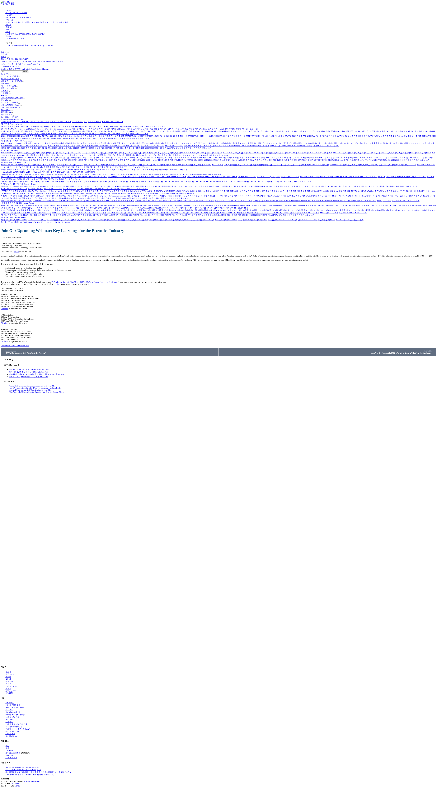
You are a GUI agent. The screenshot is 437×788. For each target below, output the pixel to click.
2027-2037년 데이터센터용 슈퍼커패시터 (91, 148)
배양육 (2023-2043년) (23, 172)
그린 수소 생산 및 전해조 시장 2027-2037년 (303, 165)
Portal (7, 34)
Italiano (50, 45)
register (57, 284)
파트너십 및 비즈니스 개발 (60, 122)
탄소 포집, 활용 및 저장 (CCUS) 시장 (90, 165)
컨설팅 (24, 13)
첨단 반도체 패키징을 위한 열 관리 (297, 201)
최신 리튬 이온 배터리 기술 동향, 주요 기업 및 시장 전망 (117, 143)
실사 (85, 122)
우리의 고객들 (23, 22)
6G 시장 (40, 129)
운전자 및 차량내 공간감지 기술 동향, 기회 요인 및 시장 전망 (272, 191)
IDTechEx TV (10, 691)
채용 (66, 22)
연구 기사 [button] (11, 59)
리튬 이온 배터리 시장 (38, 146)
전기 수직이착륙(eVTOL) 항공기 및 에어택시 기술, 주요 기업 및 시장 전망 (111, 153)
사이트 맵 (9, 751)
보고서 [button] (3, 52)
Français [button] (33, 69)
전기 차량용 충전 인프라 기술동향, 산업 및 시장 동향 (284, 153)
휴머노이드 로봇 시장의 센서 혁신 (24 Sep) (22, 767)
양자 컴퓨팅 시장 (69, 189)
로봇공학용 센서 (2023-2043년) (143, 193)
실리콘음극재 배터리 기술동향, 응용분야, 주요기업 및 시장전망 (313, 146)
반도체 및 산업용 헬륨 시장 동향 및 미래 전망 (67, 134)
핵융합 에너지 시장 (264, 165)
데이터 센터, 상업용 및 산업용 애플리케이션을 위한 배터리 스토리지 (300, 143)
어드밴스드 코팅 (67, 131)
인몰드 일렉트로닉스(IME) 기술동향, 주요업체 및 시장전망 (222, 186)
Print (2, 346)
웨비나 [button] (3, 59)
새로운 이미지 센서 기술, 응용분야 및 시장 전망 (150, 205)
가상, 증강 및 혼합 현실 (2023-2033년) (282, 220)
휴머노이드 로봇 (240, 191)
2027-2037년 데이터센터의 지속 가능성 (75, 170)
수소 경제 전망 (372, 165)
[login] (17, 786)
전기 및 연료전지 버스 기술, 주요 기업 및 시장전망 (371, 153)
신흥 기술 (9, 681)
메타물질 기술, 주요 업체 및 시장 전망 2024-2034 (28, 377)
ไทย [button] (22, 69)
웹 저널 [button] (18, 59)
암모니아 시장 (29, 165)
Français (38, 45)
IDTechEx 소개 (11, 22)
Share (27, 346)
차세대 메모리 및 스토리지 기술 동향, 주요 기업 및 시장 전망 (285, 196)
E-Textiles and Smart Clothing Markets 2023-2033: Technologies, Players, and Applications (85, 282)
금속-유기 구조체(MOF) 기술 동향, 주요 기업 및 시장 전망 (334, 136)
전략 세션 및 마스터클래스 (112, 122)
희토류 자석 (431, 136)
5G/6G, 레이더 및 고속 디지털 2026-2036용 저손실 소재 (115, 129)
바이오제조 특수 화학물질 (45, 165)
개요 (7, 746)
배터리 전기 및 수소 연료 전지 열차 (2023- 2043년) (243, 153)
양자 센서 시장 (83, 189)
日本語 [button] (9, 69)
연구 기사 (15, 17)
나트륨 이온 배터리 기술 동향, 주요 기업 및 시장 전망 (22, 148)
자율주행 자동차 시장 (187, 153)
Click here (4, 309)
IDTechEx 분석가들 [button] (32, 61)
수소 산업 (5, 93)
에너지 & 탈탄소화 (8, 86)
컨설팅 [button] (3, 57)
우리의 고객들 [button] (18, 61)
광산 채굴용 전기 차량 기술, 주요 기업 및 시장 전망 (142, 155)
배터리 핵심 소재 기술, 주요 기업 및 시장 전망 (294, 131)
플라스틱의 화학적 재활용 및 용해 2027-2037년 (185, 131)
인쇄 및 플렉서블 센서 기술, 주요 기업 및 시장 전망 (294, 186)
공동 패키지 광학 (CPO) (83, 181)
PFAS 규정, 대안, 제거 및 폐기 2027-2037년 (50, 172)
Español (44, 45)
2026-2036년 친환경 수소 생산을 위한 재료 (205, 136)
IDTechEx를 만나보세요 (54, 22)
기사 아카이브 (11, 686)
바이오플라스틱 (115, 131)
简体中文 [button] (16, 69)
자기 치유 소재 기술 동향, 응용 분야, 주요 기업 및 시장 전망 (25, 138)
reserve (16, 252)
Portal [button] (3, 64)
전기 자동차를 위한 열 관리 (309, 160)
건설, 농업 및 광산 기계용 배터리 (205, 143)
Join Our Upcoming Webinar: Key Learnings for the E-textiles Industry (45, 222)
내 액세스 (14, 34)
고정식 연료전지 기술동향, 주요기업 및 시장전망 (40, 170)
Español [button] (40, 69)
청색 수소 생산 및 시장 (66, 165)
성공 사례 (19, 119)
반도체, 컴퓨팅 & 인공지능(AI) (17, 729)
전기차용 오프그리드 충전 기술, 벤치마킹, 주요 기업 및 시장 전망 (284, 158)
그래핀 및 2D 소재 (423, 131)
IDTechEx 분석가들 (37, 22)
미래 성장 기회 (13, 122)
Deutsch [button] (27, 69)
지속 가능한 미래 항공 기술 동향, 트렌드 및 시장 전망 (276, 160)
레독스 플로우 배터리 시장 (233, 146)
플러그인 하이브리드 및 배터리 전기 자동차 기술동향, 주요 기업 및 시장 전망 (385, 158)
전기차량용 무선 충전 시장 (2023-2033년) (385, 160)
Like (16, 346)
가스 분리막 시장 (279, 165)
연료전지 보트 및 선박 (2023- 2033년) (16, 158)
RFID (205, 129)
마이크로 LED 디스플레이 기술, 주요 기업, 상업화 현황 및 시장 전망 (229, 181)
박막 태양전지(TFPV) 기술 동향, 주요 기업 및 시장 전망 (234, 165)
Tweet (12, 346)
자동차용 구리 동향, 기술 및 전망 (262, 131)
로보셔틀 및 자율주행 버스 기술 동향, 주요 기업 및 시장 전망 (47, 160)
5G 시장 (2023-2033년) (27, 129)
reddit (23, 346)
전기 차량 (5, 83)
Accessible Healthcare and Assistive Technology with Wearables (32, 386)
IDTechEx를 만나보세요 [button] (50, 61)
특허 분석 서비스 (94, 122)
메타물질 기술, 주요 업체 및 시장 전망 (152, 129)
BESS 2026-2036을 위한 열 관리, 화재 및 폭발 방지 (163, 148)
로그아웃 (41, 34)
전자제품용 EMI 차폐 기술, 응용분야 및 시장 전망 (396, 131)
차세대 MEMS (121, 198)
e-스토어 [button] (29, 64)
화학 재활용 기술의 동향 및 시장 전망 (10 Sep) (23, 770)
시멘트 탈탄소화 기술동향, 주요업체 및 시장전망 (191, 165)
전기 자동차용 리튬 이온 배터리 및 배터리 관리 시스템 (186, 158)
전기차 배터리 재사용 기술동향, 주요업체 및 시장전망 (266, 146)
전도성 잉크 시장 (241, 131)
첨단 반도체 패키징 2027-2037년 (22, 181)
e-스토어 (33, 34)
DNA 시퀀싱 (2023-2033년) (117, 174)
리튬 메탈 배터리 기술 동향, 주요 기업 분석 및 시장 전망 (117, 146)
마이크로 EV (253, 158)
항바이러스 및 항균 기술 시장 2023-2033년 (26, 174)
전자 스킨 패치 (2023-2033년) (139, 174)
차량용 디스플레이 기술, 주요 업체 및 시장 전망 (54, 181)
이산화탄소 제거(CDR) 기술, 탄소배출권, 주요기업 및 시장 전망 (130, 165)
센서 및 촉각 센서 (12, 731)
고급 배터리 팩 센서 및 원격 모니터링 (79, 143)
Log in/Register (11, 38)
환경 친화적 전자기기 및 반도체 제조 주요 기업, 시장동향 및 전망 (365, 186)
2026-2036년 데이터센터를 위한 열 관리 (327, 201)
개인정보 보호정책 (12, 753)
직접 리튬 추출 (331, 131)
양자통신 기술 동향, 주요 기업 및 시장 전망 (185, 129)
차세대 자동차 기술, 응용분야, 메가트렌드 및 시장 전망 (99, 158)
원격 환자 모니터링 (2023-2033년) (179, 174)
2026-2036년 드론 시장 (342, 153)
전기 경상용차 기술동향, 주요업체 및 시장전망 (44, 155)
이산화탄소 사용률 (163, 165)
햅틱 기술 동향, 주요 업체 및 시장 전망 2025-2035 (28, 372)
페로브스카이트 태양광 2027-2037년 (135, 167)
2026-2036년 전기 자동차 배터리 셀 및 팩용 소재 (168, 136)
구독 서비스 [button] (5, 54)
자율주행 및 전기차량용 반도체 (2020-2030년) (134, 160)
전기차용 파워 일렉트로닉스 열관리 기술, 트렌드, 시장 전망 (344, 160)
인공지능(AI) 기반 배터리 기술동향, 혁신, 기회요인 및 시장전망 (165, 143)
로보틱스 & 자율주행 (9, 103)
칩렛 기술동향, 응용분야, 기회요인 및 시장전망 (222, 196)
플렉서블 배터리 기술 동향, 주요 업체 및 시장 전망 (398, 143)
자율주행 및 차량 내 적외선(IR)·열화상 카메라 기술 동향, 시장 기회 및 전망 (327, 191)
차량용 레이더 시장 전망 (28, 191)
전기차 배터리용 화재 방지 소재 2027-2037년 (212, 155)
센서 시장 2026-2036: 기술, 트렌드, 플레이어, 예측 (29, 369)
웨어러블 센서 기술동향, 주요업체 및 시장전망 (201, 208)
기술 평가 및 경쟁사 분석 (39, 122)
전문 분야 (11, 119)
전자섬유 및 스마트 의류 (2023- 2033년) (198, 220)
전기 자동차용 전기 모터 (73, 155)
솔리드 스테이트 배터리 (54, 148)
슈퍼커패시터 (69, 148)
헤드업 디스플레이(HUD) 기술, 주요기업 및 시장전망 (143, 158)
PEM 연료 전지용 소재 (255, 136)
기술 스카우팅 (77, 122)
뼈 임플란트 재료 (142, 136)
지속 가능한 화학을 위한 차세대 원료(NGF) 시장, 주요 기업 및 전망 (63, 167)
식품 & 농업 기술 (8, 88)
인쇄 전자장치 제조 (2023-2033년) (259, 186)
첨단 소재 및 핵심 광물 (10, 79)
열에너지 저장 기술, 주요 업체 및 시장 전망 (125, 148)
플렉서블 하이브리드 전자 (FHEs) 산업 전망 (180, 186)
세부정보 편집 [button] (19, 64)
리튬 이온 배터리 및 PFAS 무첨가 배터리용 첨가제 (40, 131)
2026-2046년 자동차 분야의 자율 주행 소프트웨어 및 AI (61, 191)
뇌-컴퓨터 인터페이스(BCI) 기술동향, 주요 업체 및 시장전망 (64, 205)
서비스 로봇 (161, 193)
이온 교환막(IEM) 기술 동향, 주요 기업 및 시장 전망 (127, 134)
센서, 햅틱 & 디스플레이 (10, 107)
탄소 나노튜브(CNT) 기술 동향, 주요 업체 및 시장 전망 (144, 131)
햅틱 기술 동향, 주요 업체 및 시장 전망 (216, 205)
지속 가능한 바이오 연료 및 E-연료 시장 (108, 170)
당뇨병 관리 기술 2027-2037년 (55, 174)
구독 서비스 (16, 13)
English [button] (3, 69)
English (8, 45)
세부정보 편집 (24, 34)
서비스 (4, 122)
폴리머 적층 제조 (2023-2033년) (126, 126)
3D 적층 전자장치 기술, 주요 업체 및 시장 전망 (56, 126)
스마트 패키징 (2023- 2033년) (219, 129)
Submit (25, 71)
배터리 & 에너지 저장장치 (11, 81)
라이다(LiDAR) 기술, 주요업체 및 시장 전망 (153, 181)
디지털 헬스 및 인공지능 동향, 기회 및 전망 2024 (86, 174)
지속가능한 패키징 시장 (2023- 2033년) (266, 213)
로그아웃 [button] (36, 64)
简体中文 (21, 45)
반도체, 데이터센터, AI (10, 105)
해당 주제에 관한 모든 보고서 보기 (153, 126)
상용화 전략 (24, 122)
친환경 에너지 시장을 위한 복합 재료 (219, 131)
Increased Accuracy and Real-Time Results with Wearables (30, 390)
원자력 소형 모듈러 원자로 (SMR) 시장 (105, 167)
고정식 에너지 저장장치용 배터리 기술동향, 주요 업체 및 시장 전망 (245, 143)
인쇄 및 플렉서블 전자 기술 (12, 98)
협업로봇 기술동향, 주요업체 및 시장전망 (154, 191)
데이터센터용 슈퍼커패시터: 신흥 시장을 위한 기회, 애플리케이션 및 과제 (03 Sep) (38, 772)
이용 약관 (9, 755)
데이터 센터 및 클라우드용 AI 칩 (59, 196)
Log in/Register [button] (6, 66)
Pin (19, 346)
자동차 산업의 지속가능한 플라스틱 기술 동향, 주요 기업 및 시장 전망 (77, 138)
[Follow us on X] (220, 507)
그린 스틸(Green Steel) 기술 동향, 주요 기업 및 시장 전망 (343, 165)
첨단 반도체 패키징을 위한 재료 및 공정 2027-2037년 (114, 136)
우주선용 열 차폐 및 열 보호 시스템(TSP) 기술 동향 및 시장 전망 (73, 215)
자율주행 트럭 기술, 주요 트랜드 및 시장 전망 (159, 153)
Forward (7, 346)
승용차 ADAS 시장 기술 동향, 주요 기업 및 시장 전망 (332, 158)
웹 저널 (22, 17)
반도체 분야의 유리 (353, 196)
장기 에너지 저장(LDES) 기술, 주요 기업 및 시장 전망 (162, 146)
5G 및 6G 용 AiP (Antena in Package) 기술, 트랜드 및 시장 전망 (68, 129)
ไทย (26, 45)
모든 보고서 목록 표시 (10, 117)
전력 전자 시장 (17, 160)
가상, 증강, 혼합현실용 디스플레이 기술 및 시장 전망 (109, 205)
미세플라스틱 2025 (393, 210)
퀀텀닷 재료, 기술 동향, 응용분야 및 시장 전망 (407, 136)
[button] (8, 10)
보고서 (8, 13)
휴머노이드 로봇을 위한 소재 (234, 136)
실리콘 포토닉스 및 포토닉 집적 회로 (272, 181)
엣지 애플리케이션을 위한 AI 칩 (85, 196)
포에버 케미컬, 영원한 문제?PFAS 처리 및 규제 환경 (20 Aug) (29, 774)
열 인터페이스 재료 (113, 138)
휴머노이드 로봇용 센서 (121, 193)
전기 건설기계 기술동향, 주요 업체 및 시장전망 (103, 155)
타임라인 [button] (25, 59)
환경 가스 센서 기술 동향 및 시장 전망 (185, 205)
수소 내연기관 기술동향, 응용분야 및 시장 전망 (397, 165)
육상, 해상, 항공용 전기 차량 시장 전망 (178, 155)
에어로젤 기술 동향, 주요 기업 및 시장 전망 (91, 131)
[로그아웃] (15, 783)
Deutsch (32, 45)
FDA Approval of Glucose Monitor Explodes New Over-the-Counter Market (36, 392)
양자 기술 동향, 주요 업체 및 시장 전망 (104, 189)
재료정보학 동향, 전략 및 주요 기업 (297, 136)
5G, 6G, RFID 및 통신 (9, 76)
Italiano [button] (46, 69)
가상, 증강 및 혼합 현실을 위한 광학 (252, 220)
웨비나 (8, 17)
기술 (4, 222)
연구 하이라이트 (13, 222)
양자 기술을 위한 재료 (273, 136)
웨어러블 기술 (6, 115)
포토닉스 (4, 95)
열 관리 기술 (6, 112)
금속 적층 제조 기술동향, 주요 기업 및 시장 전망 (94, 126)
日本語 (14, 45)
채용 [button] (62, 61)
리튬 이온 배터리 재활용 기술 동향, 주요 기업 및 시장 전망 (24, 136)
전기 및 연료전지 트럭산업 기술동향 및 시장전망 (411, 153)
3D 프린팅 (5, 74)
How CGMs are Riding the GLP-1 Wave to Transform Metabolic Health (35, 388)
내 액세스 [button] (9, 64)
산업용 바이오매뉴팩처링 (96, 134)
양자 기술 (5, 100)
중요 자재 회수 (319, 131)
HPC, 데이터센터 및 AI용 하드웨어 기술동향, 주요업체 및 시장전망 (388, 196)
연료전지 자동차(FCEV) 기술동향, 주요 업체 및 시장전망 (54, 158)
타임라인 (29, 17)
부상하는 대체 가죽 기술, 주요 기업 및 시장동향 (356, 131)
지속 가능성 (5, 110)
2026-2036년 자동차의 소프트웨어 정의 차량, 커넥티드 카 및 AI (229, 160)
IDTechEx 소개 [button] (7, 61)
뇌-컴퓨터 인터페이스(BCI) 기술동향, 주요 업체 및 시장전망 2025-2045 (37, 374)
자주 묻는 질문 (11, 758)
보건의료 (4, 91)
